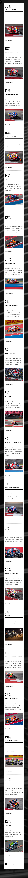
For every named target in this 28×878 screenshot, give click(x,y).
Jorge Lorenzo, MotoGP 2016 (11, 94)
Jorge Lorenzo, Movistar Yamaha (12, 487)
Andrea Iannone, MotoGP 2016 (11, 9)
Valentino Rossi (8, 825)
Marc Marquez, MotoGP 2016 (11, 136)
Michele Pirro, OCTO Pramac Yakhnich (13, 442)
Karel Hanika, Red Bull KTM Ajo (11, 783)
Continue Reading (9, 40)
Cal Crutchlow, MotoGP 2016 (11, 740)
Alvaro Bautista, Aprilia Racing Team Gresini (14, 656)
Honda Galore (8, 396)
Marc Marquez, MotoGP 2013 (11, 221)
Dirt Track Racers (8, 615)
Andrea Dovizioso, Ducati (10, 353)
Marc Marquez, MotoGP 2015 (11, 698)
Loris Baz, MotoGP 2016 (10, 532)
